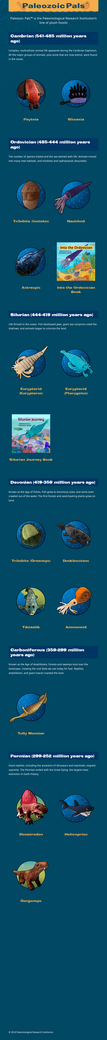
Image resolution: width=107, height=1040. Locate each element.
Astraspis (31, 288)
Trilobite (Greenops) (31, 561)
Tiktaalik (31, 627)
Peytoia (31, 119)
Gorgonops (31, 901)
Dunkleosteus (76, 561)
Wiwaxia (76, 119)
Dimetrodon (31, 834)
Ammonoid (76, 627)
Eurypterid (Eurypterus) (31, 391)
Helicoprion (76, 834)
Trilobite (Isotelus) (31, 221)
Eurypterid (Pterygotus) (76, 391)
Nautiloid (76, 221)
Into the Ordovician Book (76, 290)
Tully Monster (31, 733)
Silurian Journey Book (31, 460)
